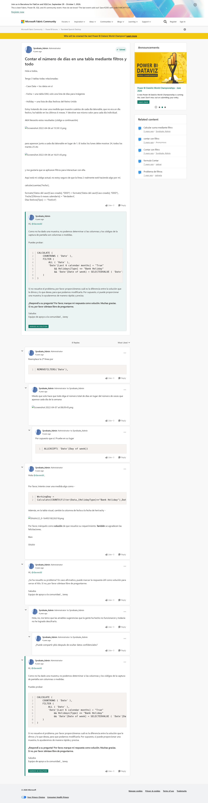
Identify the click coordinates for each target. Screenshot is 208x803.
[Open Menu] (185, 29)
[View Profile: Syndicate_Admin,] (31, 217)
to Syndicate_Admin (75, 388)
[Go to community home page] (38, 21)
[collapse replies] (22, 351)
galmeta (158, 175)
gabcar (159, 164)
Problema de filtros (153, 171)
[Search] (165, 21)
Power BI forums (52, 29)
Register (173, 21)
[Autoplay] (156, 107)
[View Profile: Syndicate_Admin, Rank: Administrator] (28, 49)
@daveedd (37, 223)
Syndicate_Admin (40, 48)
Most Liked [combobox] (124, 342)
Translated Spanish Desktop (71, 29)
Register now (17, 11)
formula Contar (151, 160)
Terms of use (168, 791)
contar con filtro (151, 138)
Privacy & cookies (152, 791)
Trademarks (182, 791)
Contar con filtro (152, 149)
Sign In (182, 21)
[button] (45, 128)
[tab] (159, 107)
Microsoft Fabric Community (31, 29)
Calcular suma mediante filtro (158, 127)
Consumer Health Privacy (58, 797)
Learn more (131, 36)
